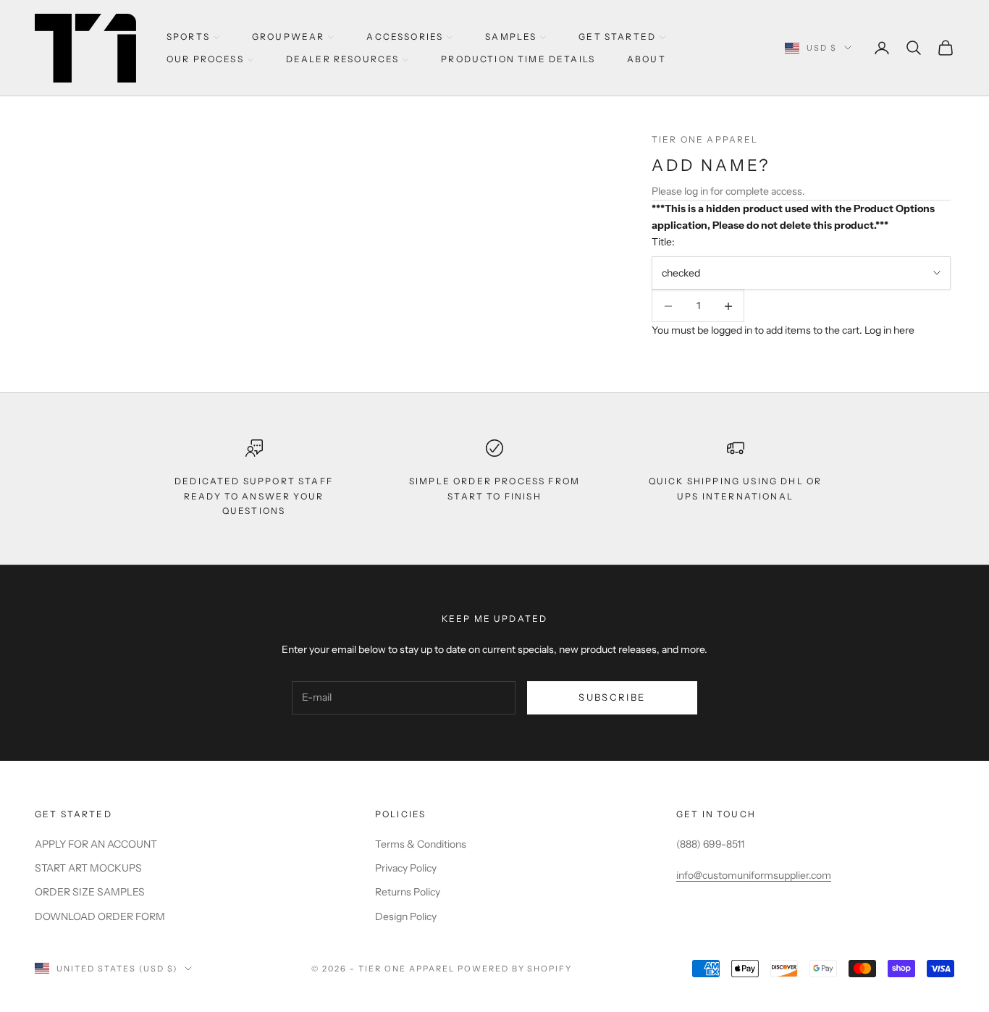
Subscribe (611, 697)
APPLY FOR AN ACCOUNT (96, 844)
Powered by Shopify (515, 968)
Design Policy (406, 916)
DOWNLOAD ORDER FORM (100, 916)
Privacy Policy (406, 867)
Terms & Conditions (420, 844)
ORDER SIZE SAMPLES (90, 891)
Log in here (889, 330)
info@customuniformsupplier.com (753, 875)
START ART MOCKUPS (88, 867)
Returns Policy (407, 891)
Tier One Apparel (705, 139)
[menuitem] (193, 36)
